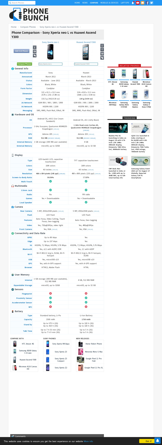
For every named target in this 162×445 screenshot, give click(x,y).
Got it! (149, 441)
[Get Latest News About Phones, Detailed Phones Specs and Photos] (15, 14)
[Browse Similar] (54, 138)
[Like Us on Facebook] (147, 3)
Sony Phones (49, 338)
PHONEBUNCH (36, 14)
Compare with (17, 338)
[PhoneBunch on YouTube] (137, 3)
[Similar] (56, 129)
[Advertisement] (108, 14)
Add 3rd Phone (21, 51)
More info (88, 441)
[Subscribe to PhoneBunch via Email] (142, 3)
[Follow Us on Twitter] (151, 3)
